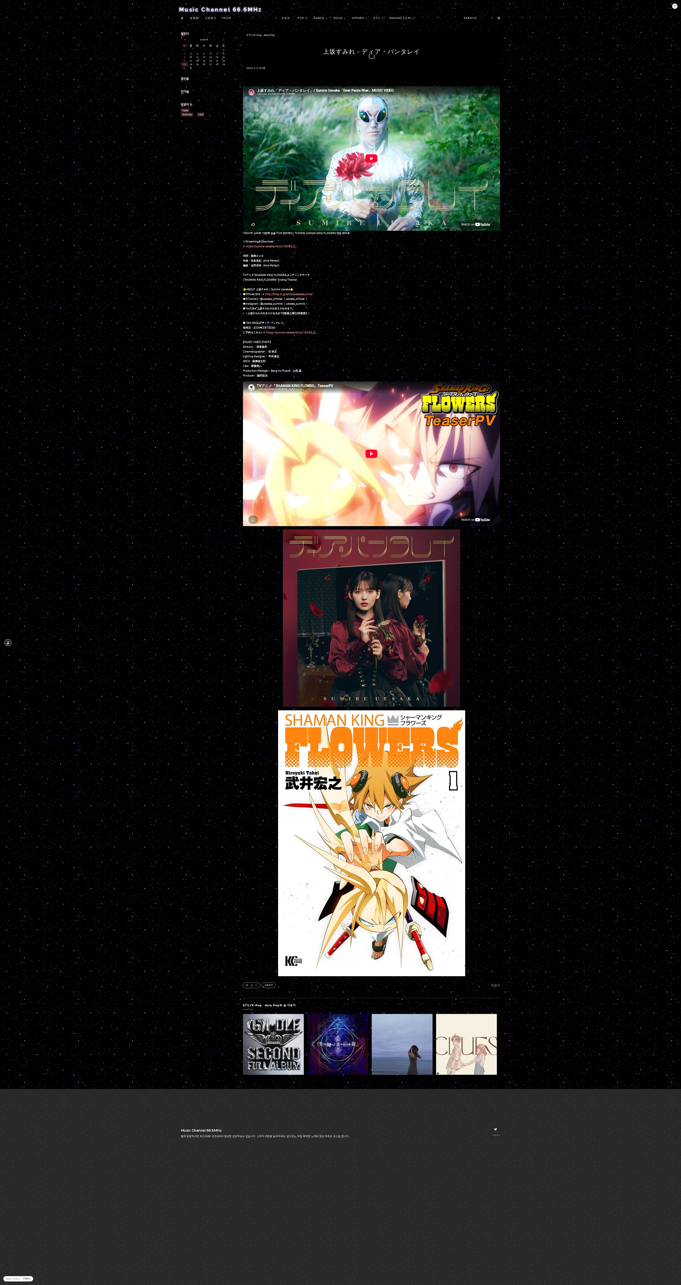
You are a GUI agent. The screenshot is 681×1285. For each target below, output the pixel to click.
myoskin (496, 1134)
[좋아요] (247, 985)
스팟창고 (210, 18)
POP (301, 18)
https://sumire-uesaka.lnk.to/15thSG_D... (271, 246)
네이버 (227, 18)
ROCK (339, 18)
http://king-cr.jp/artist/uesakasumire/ (289, 294)
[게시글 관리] (256, 985)
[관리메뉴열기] (674, 6)
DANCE (319, 18)
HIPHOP (358, 18)
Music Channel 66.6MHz (220, 9)
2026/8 (204, 39)
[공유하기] (252, 985)
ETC (377, 18)
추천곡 (286, 18)
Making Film (400, 18)
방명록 (194, 18)
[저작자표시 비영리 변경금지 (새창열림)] (495, 985)
